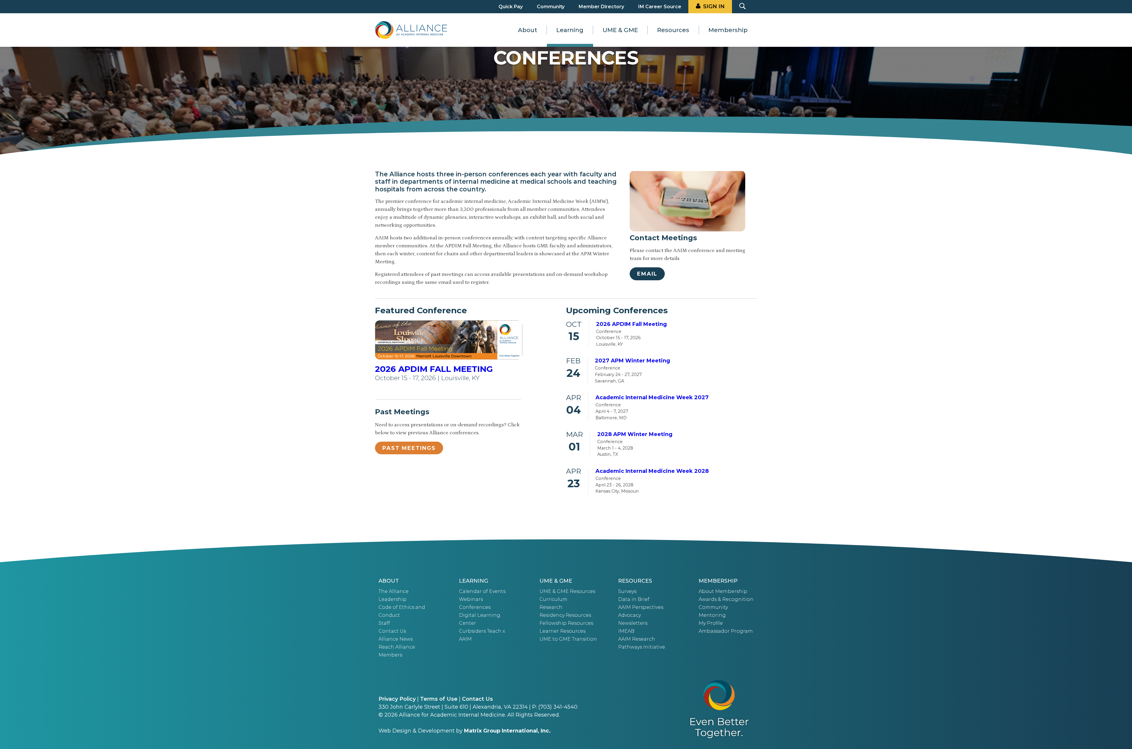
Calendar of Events (482, 591)
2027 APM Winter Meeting (632, 360)
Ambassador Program (726, 631)
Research (550, 607)
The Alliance (394, 591)
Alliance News (396, 639)
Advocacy (629, 615)
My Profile (711, 623)
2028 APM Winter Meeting (634, 434)
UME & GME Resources (567, 591)
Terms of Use (439, 699)
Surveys (627, 591)
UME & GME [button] (620, 30)
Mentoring (712, 615)
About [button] (527, 30)
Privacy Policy (397, 699)
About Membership (723, 591)
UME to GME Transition (568, 639)
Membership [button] (728, 30)
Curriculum (553, 599)
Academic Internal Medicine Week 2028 (652, 471)
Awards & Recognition (726, 599)
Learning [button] (569, 30)
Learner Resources (562, 631)
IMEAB (626, 631)
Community (551, 6)
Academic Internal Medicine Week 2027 (652, 397)
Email (647, 274)
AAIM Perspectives (640, 607)
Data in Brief (633, 599)
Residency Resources (565, 615)
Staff (384, 623)
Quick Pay (510, 6)
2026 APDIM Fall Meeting (434, 369)
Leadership (393, 599)
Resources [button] (673, 30)
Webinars (471, 599)
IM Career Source (659, 6)
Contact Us (392, 631)
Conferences (475, 607)
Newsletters (632, 623)
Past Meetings (409, 448)
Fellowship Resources (566, 623)
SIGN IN (714, 6)
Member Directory (601, 6)
